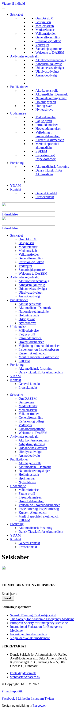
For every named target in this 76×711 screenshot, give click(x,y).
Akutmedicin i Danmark (51, 94)
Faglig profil (43, 121)
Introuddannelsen (46, 125)
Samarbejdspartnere (48, 48)
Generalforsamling (47, 37)
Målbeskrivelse (45, 117)
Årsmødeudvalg (46, 75)
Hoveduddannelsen (48, 128)
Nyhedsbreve (44, 109)
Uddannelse (18, 113)
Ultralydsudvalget (47, 71)
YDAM (15, 185)
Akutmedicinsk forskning (52, 166)
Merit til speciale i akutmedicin (47, 145)
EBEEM (41, 151)
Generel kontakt (46, 193)
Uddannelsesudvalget (49, 67)
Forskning (17, 163)
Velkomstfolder (45, 33)
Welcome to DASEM (49, 52)
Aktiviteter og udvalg (24, 56)
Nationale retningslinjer (50, 98)
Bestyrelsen (43, 22)
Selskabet (16, 14)
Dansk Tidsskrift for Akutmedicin (48, 172)
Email (6, 593)
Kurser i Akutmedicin (49, 140)
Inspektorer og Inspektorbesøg (45, 157)
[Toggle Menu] (3, 8)
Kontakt (15, 189)
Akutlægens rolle (46, 90)
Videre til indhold (13, 3)
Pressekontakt (44, 197)
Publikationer (19, 87)
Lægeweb (39, 705)
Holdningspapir (45, 102)
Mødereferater (44, 29)
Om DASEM (44, 18)
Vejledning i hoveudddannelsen (47, 134)
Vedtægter (42, 45)
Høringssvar (43, 106)
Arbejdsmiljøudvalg (48, 64)
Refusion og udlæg (48, 41)
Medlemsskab (44, 26)
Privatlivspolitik (12, 691)
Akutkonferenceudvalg (50, 60)
